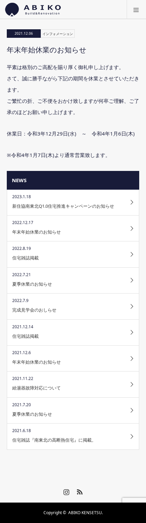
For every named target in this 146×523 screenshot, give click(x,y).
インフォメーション (57, 33)
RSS (79, 491)
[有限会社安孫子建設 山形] (33, 9)
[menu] (136, 9)
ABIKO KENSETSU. (85, 513)
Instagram (65, 491)
